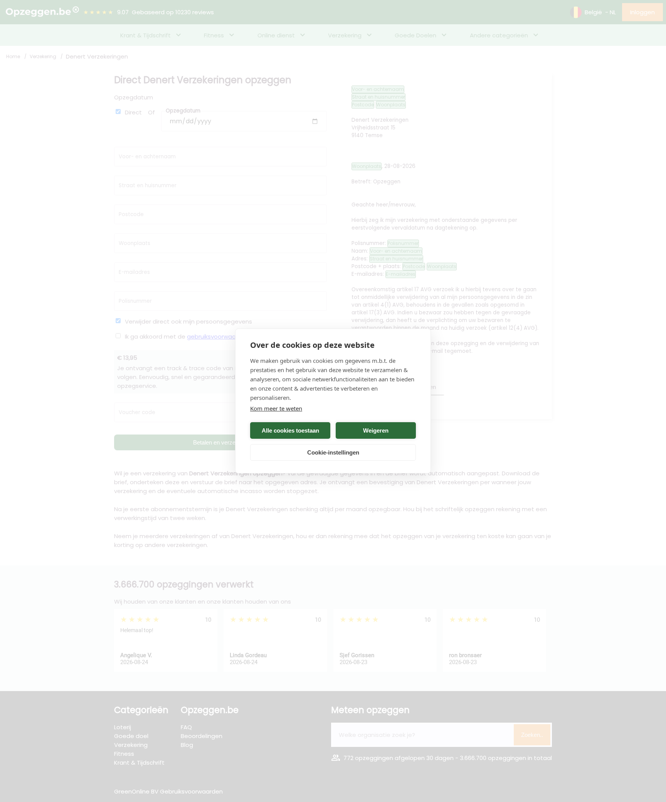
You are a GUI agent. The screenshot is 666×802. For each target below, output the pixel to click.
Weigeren (375, 430)
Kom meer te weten (276, 408)
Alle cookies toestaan (290, 430)
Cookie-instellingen (333, 452)
